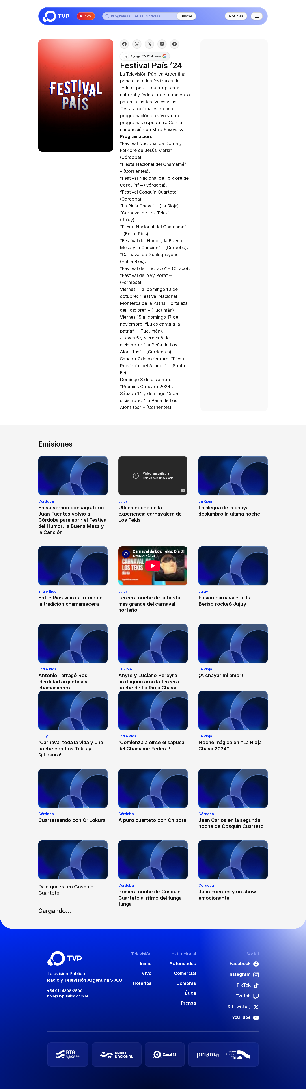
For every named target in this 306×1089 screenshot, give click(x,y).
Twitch (243, 995)
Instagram (239, 974)
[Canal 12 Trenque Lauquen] (165, 1054)
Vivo (87, 16)
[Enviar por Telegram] (174, 43)
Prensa (188, 1003)
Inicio (145, 963)
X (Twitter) (239, 1006)
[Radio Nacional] (117, 1054)
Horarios (142, 983)
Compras (186, 983)
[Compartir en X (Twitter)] (149, 43)
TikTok (243, 985)
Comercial (185, 973)
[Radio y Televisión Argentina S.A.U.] (67, 1054)
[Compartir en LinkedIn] (161, 43)
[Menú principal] (257, 16)
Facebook (240, 963)
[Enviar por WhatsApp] (136, 43)
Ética (190, 993)
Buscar (186, 16)
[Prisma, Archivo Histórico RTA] (223, 1054)
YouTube (241, 1017)
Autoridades (182, 963)
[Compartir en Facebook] (124, 43)
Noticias (236, 16)
